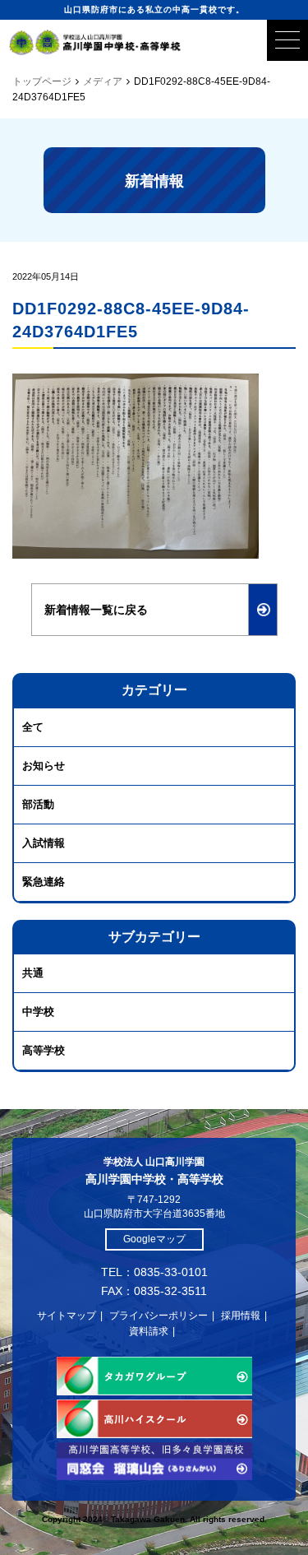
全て (33, 727)
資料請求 (148, 1331)
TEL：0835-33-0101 (154, 1272)
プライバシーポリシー (158, 1315)
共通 (33, 973)
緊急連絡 (43, 881)
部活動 (38, 804)
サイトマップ (66, 1315)
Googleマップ (154, 1239)
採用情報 (240, 1315)
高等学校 (43, 1050)
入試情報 (43, 843)
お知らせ (43, 765)
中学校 (38, 1011)
